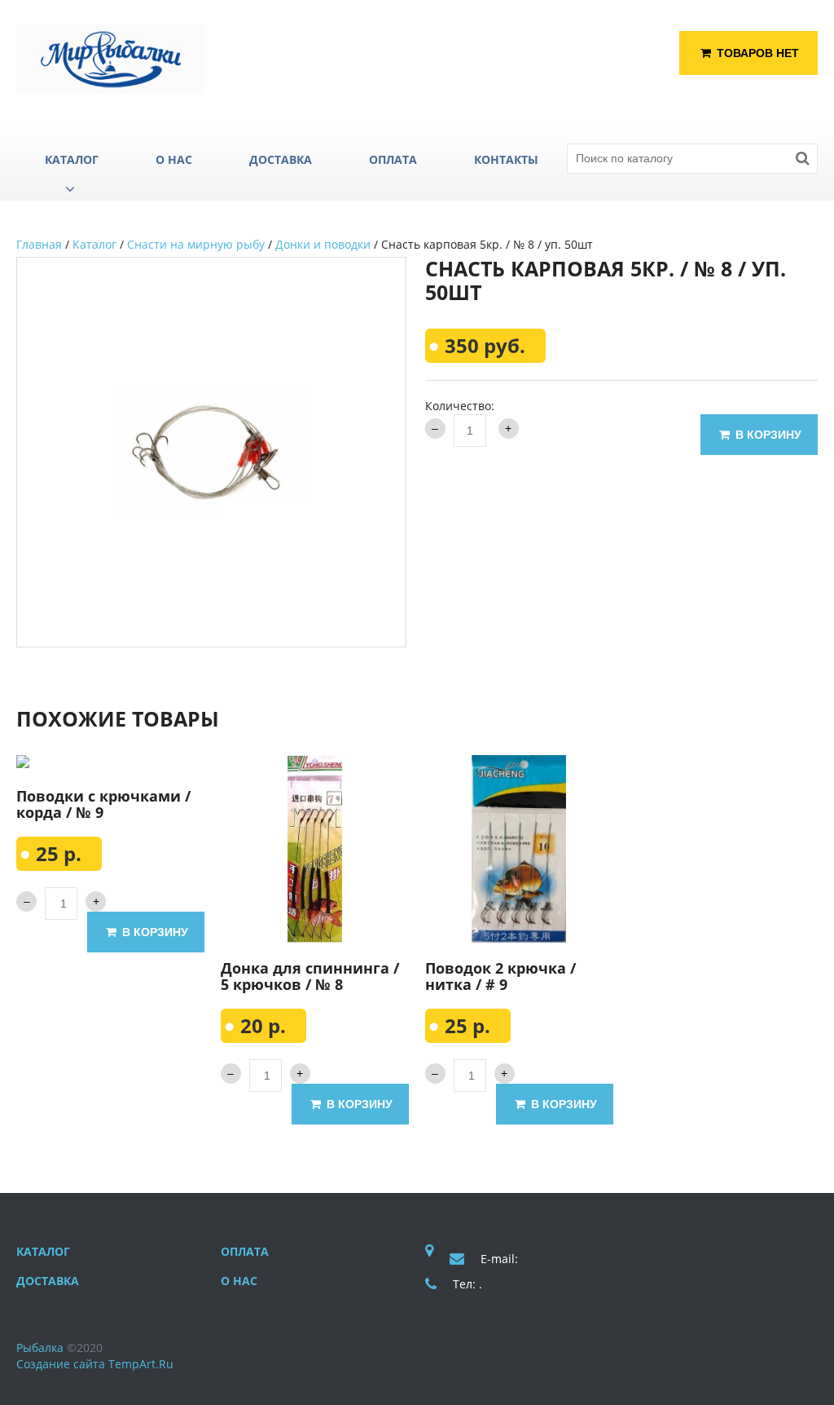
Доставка (47, 1280)
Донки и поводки (323, 244)
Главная (39, 244)
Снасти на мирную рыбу (196, 244)
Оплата (245, 1251)
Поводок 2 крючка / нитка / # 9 (500, 976)
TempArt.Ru (140, 1364)
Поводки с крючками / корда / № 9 (103, 804)
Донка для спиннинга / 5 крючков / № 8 (310, 976)
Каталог (94, 244)
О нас (239, 1280)
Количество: (459, 405)
